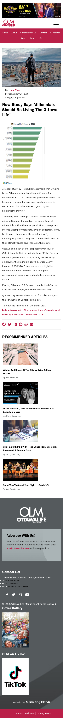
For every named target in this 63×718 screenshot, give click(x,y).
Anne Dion (14, 90)
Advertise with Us (28, 33)
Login (23, 38)
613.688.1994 (12, 583)
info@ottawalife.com (18, 548)
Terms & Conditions (24, 713)
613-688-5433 (12, 580)
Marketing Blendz (38, 702)
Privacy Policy (44, 713)
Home (5, 33)
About (14, 33)
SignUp (33, 38)
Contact (43, 33)
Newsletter (55, 33)
